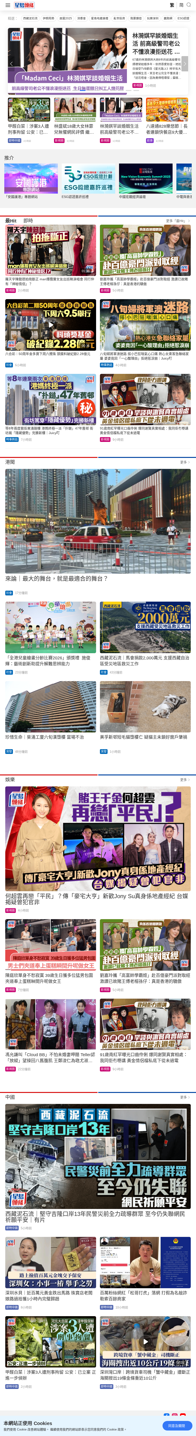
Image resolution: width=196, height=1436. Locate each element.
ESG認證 (183, 18)
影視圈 (10, 290)
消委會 (81, 18)
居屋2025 (66, 18)
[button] (184, 63)
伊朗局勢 (48, 18)
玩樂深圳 (152, 18)
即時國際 (60, 140)
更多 (183, 462)
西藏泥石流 (30, 18)
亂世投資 (119, 18)
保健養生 (106, 140)
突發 (9, 751)
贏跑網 (168, 18)
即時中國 (12, 1228)
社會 (12, 140)
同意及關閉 (176, 1426)
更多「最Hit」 (176, 221)
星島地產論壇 (99, 18)
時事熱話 (106, 365)
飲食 (136, 85)
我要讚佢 (136, 18)
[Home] (24, 5)
